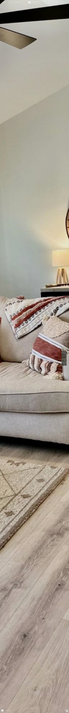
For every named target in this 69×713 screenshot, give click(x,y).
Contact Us (63, 2)
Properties (9, 2)
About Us (57, 2)
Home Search (16, 2)
